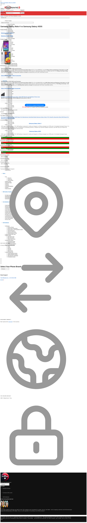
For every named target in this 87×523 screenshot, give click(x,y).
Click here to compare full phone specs (35, 105)
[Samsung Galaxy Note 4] (5, 51)
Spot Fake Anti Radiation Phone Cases (14, 13)
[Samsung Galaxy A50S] (6, 63)
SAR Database (6, 496)
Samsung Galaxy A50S (7, 36)
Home (1, 16)
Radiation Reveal (6, 488)
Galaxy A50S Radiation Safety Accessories (10, 88)
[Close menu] (0, 1)
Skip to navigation (4, 2)
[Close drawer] (0, 5)
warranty (10, 321)
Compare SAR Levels (7, 492)
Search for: (2, 10)
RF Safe (9, 517)
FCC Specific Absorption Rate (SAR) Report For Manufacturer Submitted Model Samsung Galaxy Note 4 (24, 117)
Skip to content (12, 2)
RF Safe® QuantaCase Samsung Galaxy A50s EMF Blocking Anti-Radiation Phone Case (20, 96)
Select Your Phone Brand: (5, 482)
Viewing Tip (3, 17)
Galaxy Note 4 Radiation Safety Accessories (11, 75)
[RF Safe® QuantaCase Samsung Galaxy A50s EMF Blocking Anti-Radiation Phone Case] (3, 95)
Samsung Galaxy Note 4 (7, 33)
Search (22, 10)
